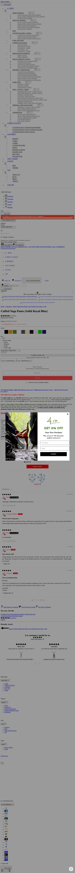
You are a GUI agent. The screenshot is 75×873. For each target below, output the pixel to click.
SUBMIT (53, 454)
